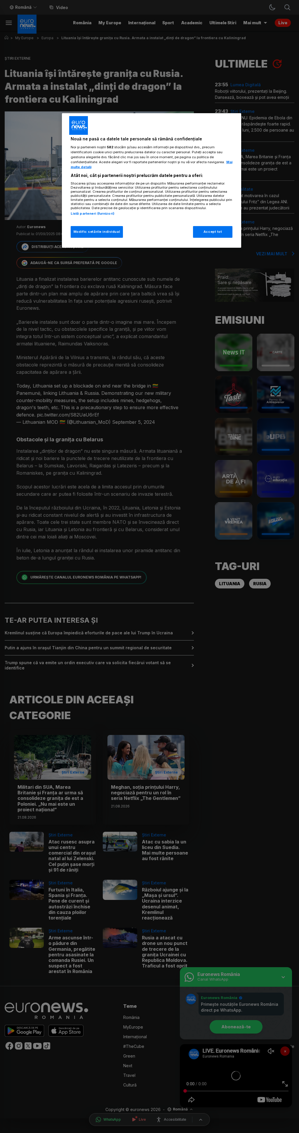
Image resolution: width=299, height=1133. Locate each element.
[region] (151, 180)
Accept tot (213, 232)
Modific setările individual (97, 232)
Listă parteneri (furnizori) (92, 213)
